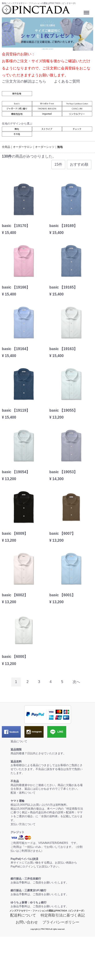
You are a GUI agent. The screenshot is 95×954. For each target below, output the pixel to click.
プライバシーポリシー (60, 922)
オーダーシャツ (44, 147)
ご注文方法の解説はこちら (24, 81)
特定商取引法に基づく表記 (63, 915)
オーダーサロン (22, 147)
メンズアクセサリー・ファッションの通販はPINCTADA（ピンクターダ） (47, 910)
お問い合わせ (27, 922)
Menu (87, 11)
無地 (60, 147)
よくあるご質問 (67, 81)
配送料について (23, 915)
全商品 (6, 147)
